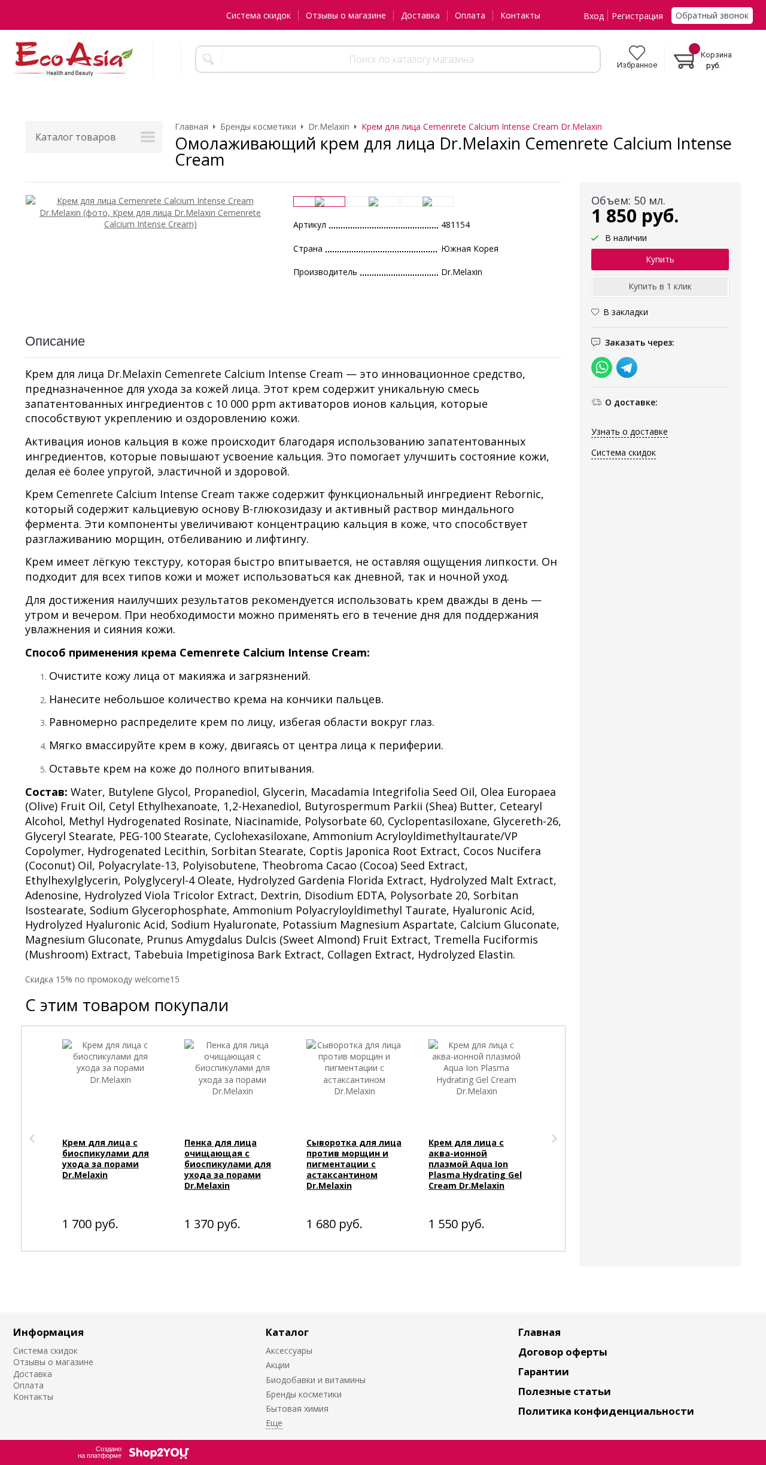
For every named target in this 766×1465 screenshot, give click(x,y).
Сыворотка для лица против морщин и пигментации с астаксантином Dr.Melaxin (354, 1164)
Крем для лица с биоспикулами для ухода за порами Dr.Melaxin (105, 1158)
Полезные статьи (564, 1391)
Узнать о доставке (629, 431)
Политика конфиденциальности (606, 1411)
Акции (278, 1365)
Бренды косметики (304, 1394)
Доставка (420, 15)
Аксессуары (289, 1350)
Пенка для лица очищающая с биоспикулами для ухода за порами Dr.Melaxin (227, 1164)
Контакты (520, 15)
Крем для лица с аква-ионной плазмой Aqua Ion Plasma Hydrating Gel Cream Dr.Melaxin (475, 1164)
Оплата (470, 15)
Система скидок (258, 15)
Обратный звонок (712, 15)
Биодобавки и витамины (316, 1379)
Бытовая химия (297, 1408)
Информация (48, 1332)
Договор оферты (562, 1352)
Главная (539, 1332)
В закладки (625, 312)
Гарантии (543, 1371)
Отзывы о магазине (346, 15)
